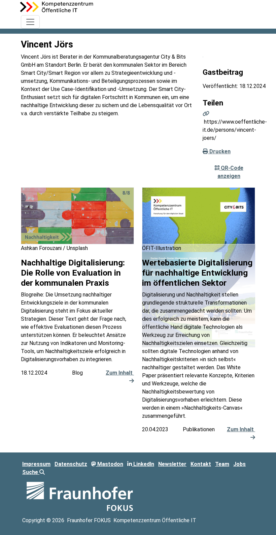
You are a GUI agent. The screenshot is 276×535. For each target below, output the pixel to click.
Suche (30, 472)
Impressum (36, 464)
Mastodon (109, 464)
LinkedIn (143, 464)
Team (222, 464)
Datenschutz (71, 464)
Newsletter (172, 464)
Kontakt (201, 464)
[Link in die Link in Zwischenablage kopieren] (206, 114)
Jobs (239, 464)
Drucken (219, 151)
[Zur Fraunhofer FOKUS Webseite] (80, 496)
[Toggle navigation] (30, 22)
